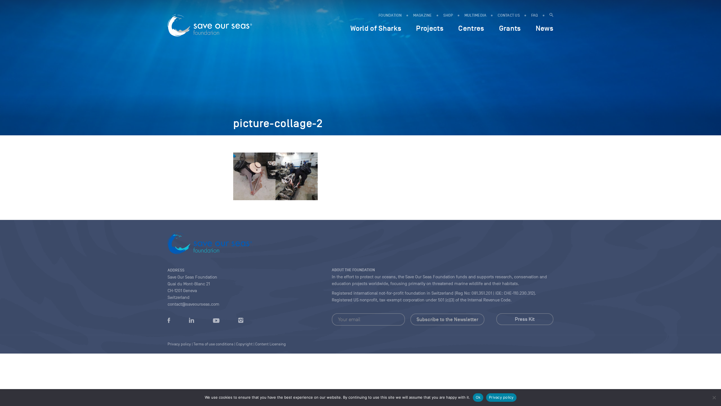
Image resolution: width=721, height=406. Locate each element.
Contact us (509, 15)
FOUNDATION (390, 15)
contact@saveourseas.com (193, 304)
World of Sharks (375, 28)
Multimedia (475, 15)
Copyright (244, 344)
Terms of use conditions (213, 344)
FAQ (534, 15)
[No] (714, 397)
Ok (478, 397)
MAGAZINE (422, 15)
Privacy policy (501, 397)
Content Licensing (270, 344)
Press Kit (525, 319)
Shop (448, 15)
